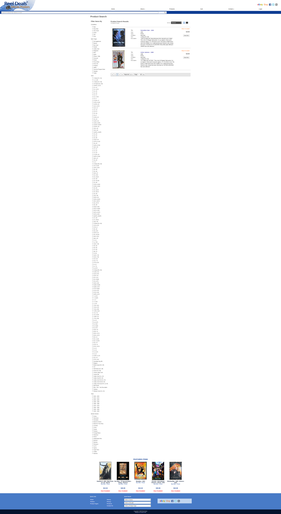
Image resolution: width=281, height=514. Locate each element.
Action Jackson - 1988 (147, 52)
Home (113, 9)
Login (260, 9)
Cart (201, 9)
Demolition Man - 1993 (147, 30)
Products (172, 9)
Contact (230, 9)
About (142, 9)
